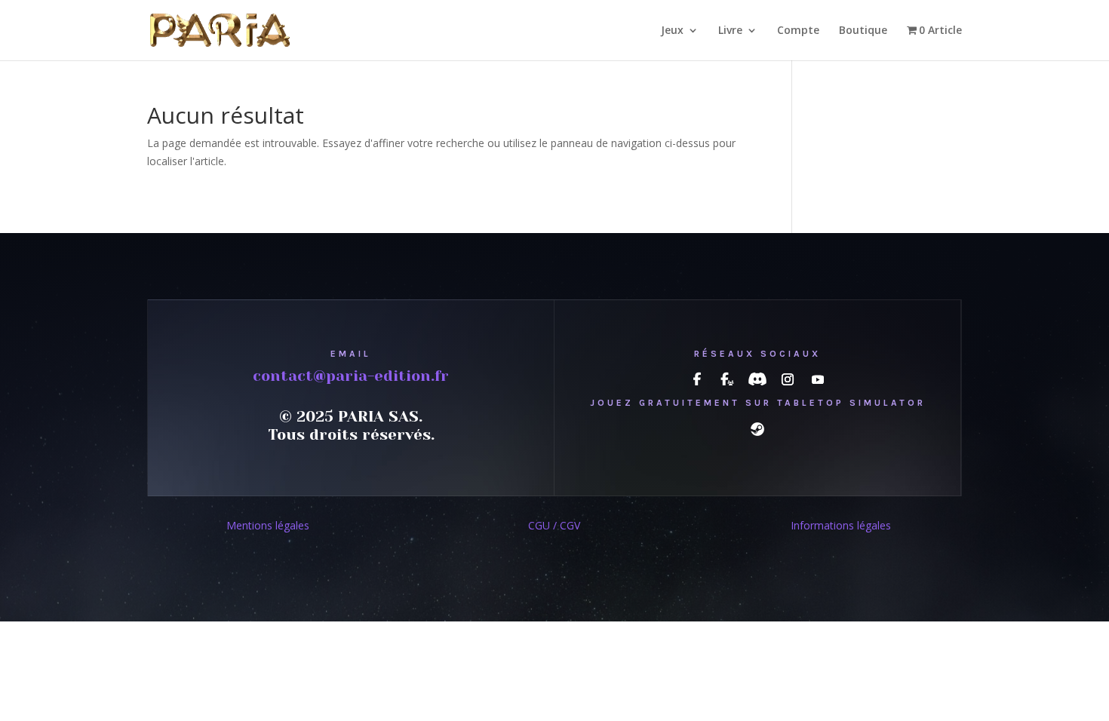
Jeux (672, 31)
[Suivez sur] (697, 379)
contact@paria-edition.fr (351, 376)
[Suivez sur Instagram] (788, 379)
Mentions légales (267, 525)
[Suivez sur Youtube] (818, 379)
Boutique (863, 31)
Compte (798, 31)
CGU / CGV (554, 525)
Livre (730, 31)
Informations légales (841, 525)
